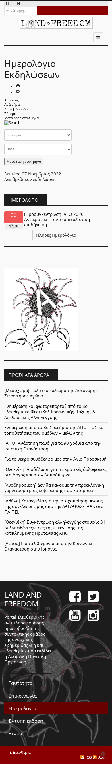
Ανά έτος (11, 100)
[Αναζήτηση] (12, 124)
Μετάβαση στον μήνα (21, 117)
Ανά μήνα (12, 104)
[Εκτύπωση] (18, 86)
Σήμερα (10, 113)
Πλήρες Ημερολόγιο (56, 235)
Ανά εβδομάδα (16, 109)
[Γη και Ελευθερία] (56, 23)
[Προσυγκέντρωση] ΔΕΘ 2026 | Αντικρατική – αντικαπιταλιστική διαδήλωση (57, 219)
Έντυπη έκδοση (26, 721)
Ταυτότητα (20, 683)
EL (8, 3)
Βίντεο (16, 733)
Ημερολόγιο (22, 708)
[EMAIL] (18, 92)
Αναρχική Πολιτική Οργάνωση (25, 659)
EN (17, 3)
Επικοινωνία (23, 695)
